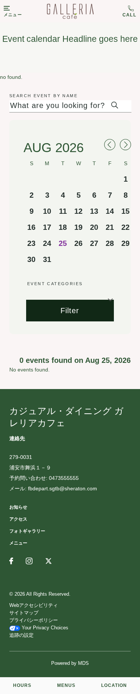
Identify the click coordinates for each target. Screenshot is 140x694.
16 (31, 227)
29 (125, 243)
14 (110, 211)
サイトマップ (23, 613)
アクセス (18, 519)
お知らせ (18, 507)
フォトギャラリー (27, 531)
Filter (69, 310)
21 (110, 227)
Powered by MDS (70, 663)
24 (47, 243)
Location (114, 685)
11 (63, 211)
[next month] (125, 145)
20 (94, 227)
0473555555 (129, 11)
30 (31, 259)
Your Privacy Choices (44, 627)
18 (63, 227)
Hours (22, 685)
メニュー (18, 543)
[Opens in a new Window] (11, 561)
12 (78, 211)
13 (94, 211)
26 (78, 243)
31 (47, 259)
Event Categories (55, 283)
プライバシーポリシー (33, 620)
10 (47, 211)
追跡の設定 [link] (21, 635)
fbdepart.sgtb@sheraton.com (62, 488)
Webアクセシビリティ (33, 605)
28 (110, 243)
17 (47, 227)
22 (125, 227)
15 (125, 211)
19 (78, 227)
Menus (66, 685)
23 (31, 243)
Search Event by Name (43, 95)
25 (63, 243)
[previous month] (109, 145)
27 (94, 243)
